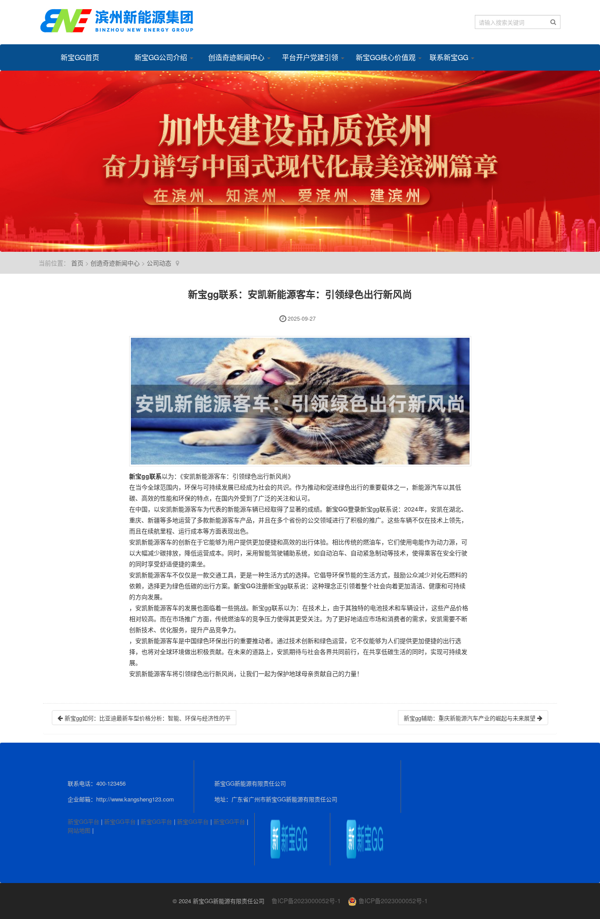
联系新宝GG (450, 57)
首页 (77, 262)
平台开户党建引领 (308, 57)
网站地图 (79, 830)
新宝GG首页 (80, 57)
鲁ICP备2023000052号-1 (306, 900)
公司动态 (159, 262)
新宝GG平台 (83, 821)
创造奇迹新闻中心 (234, 57)
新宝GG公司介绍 (160, 57)
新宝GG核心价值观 (382, 57)
